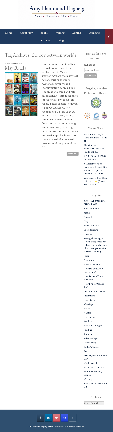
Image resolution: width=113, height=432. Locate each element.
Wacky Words (91, 363)
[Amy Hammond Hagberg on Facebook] (40, 418)
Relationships (91, 338)
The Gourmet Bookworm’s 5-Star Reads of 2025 (94, 148)
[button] (109, 36)
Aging (87, 212)
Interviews (89, 295)
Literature (89, 300)
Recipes (88, 334)
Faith (86, 255)
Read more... (72, 154)
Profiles (88, 321)
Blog (61, 40)
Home (8, 32)
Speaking (94, 32)
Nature (87, 312)
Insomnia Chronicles (94, 291)
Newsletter (90, 317)
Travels (88, 351)
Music (87, 308)
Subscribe (89, 65)
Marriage (89, 304)
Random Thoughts (93, 325)
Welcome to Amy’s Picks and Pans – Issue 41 (95, 137)
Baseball (88, 217)
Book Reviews (91, 229)
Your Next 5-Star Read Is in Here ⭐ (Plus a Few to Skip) (95, 181)
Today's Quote (91, 346)
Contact (46, 40)
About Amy (26, 32)
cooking (88, 234)
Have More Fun (92, 264)
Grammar (89, 260)
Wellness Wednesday (95, 367)
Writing (60, 32)
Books (44, 32)
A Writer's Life (91, 208)
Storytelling (90, 342)
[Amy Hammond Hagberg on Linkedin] (48, 418)
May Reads (15, 68)
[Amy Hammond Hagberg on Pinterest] (56, 418)
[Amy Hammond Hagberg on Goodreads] (72, 418)
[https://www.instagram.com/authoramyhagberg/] (64, 418)
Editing (76, 32)
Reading (88, 329)
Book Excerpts (91, 225)
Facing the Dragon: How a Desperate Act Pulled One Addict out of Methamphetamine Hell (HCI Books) (95, 245)
